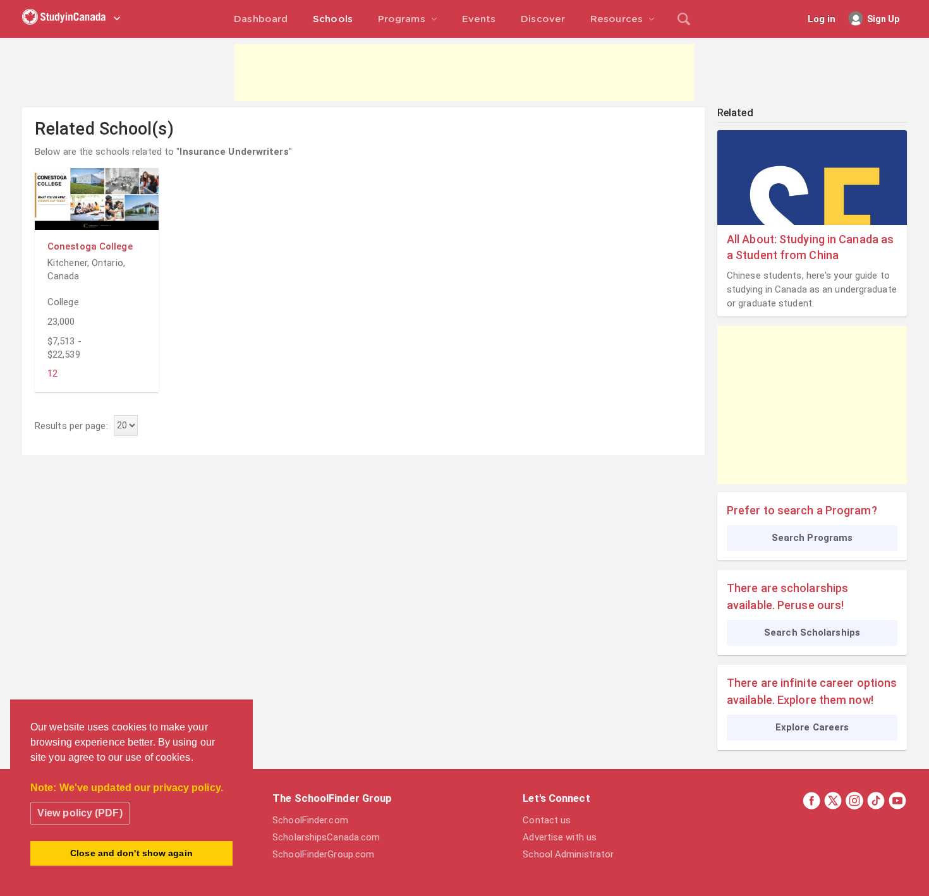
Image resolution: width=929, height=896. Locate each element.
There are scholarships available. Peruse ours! (787, 596)
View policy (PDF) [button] (80, 813)
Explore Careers (812, 727)
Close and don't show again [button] (131, 853)
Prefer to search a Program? (802, 510)
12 (52, 373)
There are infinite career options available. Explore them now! (812, 691)
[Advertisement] (464, 72)
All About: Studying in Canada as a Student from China (810, 247)
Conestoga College (90, 246)
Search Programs (812, 537)
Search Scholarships (812, 632)
